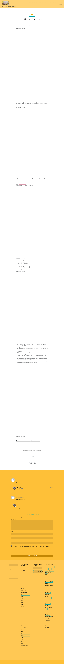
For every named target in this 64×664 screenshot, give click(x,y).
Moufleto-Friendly (48, 598)
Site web (12, 540)
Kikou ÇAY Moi (47, 592)
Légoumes (22, 606)
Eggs (21, 594)
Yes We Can (47, 627)
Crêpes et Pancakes (24, 592)
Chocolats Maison (23, 588)
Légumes (46, 596)
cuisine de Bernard (22, 184)
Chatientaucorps (48, 576)
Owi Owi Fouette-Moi (9, 6)
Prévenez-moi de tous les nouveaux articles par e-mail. (22, 552)
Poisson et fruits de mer (24, 627)
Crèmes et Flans (23, 590)
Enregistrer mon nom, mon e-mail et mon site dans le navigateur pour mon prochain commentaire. (30, 546)
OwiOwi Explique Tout (48, 607)
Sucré (46, 2)
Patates (22, 621)
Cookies (46, 579)
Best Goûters (51, 570)
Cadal (46, 574)
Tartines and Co (47, 620)
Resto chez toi (47, 616)
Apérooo (46, 568)
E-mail (12, 536)
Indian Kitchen (50, 587)
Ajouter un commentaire (48, 474)
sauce (22, 635)
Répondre (51, 478)
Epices (50, 579)
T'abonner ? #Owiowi (38, 571)
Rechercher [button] (59, 4)
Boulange (55, 2)
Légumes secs (23, 608)
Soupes (22, 637)
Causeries (22, 586)
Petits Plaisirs (47, 612)
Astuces (46, 570)
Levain (22, 610)
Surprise (60, 2)
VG (49, 623)
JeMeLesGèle (47, 590)
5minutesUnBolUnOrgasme (27, 450)
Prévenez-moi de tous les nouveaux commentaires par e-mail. (24, 549)
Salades (22, 631)
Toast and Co (23, 649)
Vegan (46, 623)
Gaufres (22, 602)
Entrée (22, 596)
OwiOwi (46, 605)
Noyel (46, 601)
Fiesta (46, 581)
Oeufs (49, 601)
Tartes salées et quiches (24, 645)
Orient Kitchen (38, 450)
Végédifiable (47, 625)
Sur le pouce (47, 618)
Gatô (46, 587)
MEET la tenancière (33, 2)
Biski (30, 16)
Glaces (22, 604)
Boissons (22, 578)
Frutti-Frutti (47, 585)
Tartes (22, 643)
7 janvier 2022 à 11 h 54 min (20, 497)
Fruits (22, 598)
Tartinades (22, 647)
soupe (52, 616)
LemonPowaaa (47, 594)
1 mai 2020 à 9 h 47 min (20, 488)
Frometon (46, 583)
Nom (12, 531)
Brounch (41, 2)
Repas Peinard (47, 614)
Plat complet (23, 625)
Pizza (22, 623)
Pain (46, 609)
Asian (50, 568)
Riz (21, 629)
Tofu (21, 651)
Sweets (22, 641)
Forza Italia (50, 581)
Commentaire (14, 519)
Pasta (49, 609)
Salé (50, 2)
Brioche (22, 582)
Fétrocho (51, 585)
